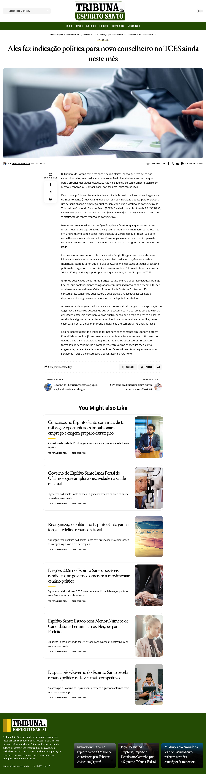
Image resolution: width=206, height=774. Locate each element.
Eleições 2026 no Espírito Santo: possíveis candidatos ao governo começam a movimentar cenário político (89, 575)
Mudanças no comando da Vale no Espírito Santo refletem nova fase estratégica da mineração (181, 754)
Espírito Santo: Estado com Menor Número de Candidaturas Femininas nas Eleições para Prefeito (88, 626)
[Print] (182, 163)
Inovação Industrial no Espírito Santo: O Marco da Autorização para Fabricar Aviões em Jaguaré (94, 754)
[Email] (178, 163)
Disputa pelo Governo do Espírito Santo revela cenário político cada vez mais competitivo (88, 675)
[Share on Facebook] (168, 163)
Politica (103, 40)
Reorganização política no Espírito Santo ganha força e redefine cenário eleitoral (88, 527)
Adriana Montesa (21, 163)
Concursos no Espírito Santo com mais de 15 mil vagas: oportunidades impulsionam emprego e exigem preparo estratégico (86, 427)
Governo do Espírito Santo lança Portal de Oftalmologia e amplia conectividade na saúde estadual (86, 478)
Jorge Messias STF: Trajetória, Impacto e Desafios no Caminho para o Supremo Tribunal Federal (138, 754)
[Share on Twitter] (173, 163)
